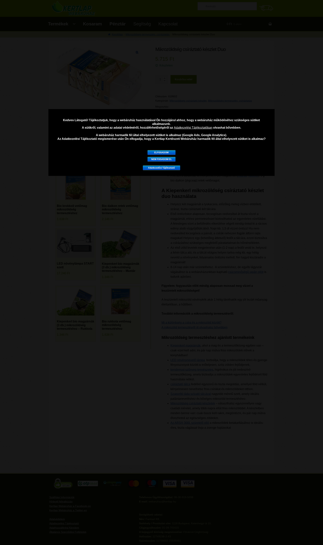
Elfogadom (161, 152)
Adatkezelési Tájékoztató (161, 168)
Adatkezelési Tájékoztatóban (193, 127)
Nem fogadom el (161, 159)
